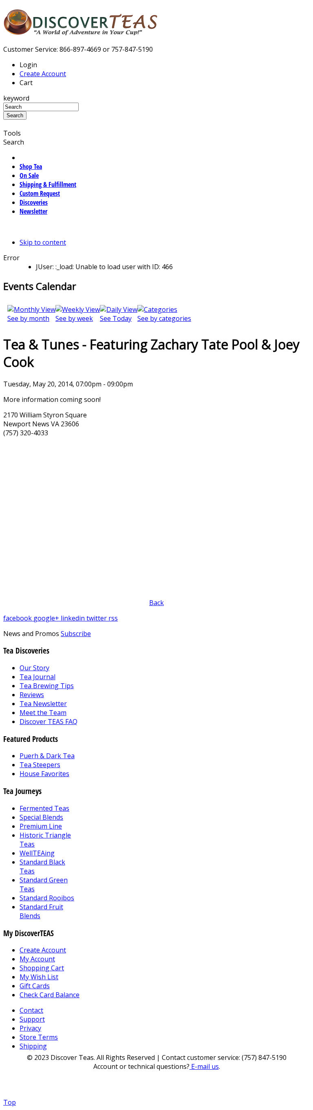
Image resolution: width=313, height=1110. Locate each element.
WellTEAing (37, 853)
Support (32, 1019)
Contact (31, 1010)
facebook (18, 618)
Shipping (33, 1046)
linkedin (73, 618)
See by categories (164, 318)
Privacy (30, 1028)
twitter (97, 618)
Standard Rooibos (47, 897)
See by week (74, 318)
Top (9, 1102)
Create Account (43, 73)
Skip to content (43, 242)
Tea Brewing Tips (47, 685)
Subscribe (76, 633)
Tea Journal (37, 676)
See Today (116, 318)
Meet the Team (43, 712)
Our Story (34, 667)
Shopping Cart (42, 967)
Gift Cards (35, 985)
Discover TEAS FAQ (48, 721)
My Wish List (39, 976)
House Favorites (44, 773)
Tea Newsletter (43, 703)
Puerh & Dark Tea (47, 755)
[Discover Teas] (80, 30)
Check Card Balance (49, 994)
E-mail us (204, 1066)
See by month (28, 318)
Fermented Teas (44, 808)
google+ (47, 618)
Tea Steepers (40, 764)
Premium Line (41, 826)
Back (156, 602)
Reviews (32, 694)
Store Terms (39, 1037)
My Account (37, 958)
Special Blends (41, 817)
